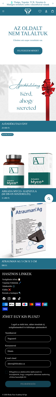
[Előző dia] (3, 3)
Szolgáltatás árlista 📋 (11, 279)
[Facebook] (4, 298)
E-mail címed (10, 358)
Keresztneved (10, 346)
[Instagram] (9, 298)
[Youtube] (14, 298)
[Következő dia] (53, 3)
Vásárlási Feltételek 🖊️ (11, 283)
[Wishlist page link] (39, 11)
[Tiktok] (19, 298)
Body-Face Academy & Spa (17, 395)
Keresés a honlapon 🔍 (11, 293)
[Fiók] (46, 11)
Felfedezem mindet (28, 51)
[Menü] (3, 11)
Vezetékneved (10, 333)
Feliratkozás (28, 384)
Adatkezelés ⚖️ (8, 286)
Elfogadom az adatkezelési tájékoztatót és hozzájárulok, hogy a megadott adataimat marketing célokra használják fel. (29, 374)
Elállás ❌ (6, 290)
